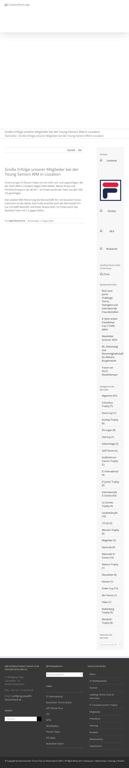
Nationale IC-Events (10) (109, 555)
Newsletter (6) (109, 574)
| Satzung (111, 761)
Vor (80, 150)
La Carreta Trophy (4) (107, 504)
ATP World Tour (54, 708)
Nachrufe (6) (108, 547)
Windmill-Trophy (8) (107, 621)
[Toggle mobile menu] (123, 4)
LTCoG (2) (107, 523)
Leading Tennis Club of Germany (102, 696)
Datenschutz (96, 739)
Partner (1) (107, 581)
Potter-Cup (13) (110, 588)
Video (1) (106, 602)
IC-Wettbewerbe (98, 680)
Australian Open (55, 743)
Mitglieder (95, 711)
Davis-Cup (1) (109, 412)
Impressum (96, 745)
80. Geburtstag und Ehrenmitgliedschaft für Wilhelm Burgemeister (112, 353)
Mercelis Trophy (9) (110, 531)
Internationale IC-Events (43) (109, 493)
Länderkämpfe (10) (110, 514)
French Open (53, 731)
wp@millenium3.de (16, 220)
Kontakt (94, 732)
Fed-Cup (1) (108, 436)
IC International (54, 696)
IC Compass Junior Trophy (104, 704)
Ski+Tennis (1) (109, 595)
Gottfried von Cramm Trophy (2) (110, 461)
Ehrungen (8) (108, 430)
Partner (94, 687)
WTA (48, 720)
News (92, 674)
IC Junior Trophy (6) (110, 483)
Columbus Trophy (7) (107, 404)
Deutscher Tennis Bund (58, 702)
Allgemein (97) (109, 395)
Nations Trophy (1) (110, 566)
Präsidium (95, 718)
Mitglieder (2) (109, 540)
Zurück (71, 150)
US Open (51, 737)
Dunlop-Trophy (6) (110, 421)
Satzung (94, 725)
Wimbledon (52, 725)
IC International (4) (110, 473)
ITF (47, 714)
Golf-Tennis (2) (110, 450)
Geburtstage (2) (110, 443)
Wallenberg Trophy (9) (108, 610)
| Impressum (88, 761)
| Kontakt (120, 761)
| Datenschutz (100, 761)
